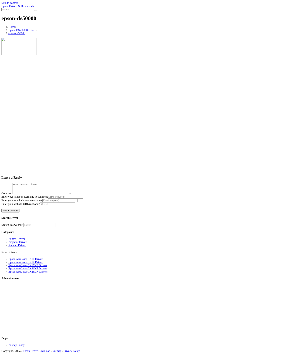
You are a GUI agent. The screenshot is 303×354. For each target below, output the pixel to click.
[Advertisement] (106, 86)
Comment (6, 193)
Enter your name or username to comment (24, 196)
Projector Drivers (17, 241)
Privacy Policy (16, 344)
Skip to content (9, 2)
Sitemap (56, 350)
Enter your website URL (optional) (20, 203)
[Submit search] (36, 10)
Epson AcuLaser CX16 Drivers (25, 258)
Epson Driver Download (36, 350)
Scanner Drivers (17, 245)
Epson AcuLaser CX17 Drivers (25, 262)
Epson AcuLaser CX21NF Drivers (27, 268)
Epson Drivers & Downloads (17, 6)
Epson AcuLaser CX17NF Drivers (27, 265)
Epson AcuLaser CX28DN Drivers (28, 271)
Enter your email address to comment (21, 200)
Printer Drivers (16, 238)
